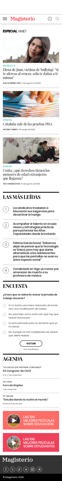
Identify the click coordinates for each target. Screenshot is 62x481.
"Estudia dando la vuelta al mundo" (25, 399)
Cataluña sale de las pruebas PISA (27, 124)
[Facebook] (6, 469)
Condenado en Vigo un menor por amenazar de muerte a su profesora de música (36, 272)
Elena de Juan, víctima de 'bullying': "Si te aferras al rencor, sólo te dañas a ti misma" (31, 73)
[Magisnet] (22, 18)
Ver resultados (31, 349)
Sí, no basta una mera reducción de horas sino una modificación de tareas (33, 307)
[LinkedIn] (26, 469)
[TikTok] (19, 469)
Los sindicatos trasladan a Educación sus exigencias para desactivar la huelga (33, 211)
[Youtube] (39, 469)
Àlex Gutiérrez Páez (12, 83)
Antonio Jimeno (10, 129)
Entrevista (9, 65)
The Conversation (11, 184)
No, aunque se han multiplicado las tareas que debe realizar (33, 333)
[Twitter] (12, 469)
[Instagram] (32, 469)
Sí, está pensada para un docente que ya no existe (33, 324)
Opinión (7, 120)
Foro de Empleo (13, 385)
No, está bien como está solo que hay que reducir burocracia (34, 315)
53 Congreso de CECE (17, 371)
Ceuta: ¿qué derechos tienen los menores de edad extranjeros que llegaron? (26, 174)
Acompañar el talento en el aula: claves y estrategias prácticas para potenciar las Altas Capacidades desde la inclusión (35, 229)
